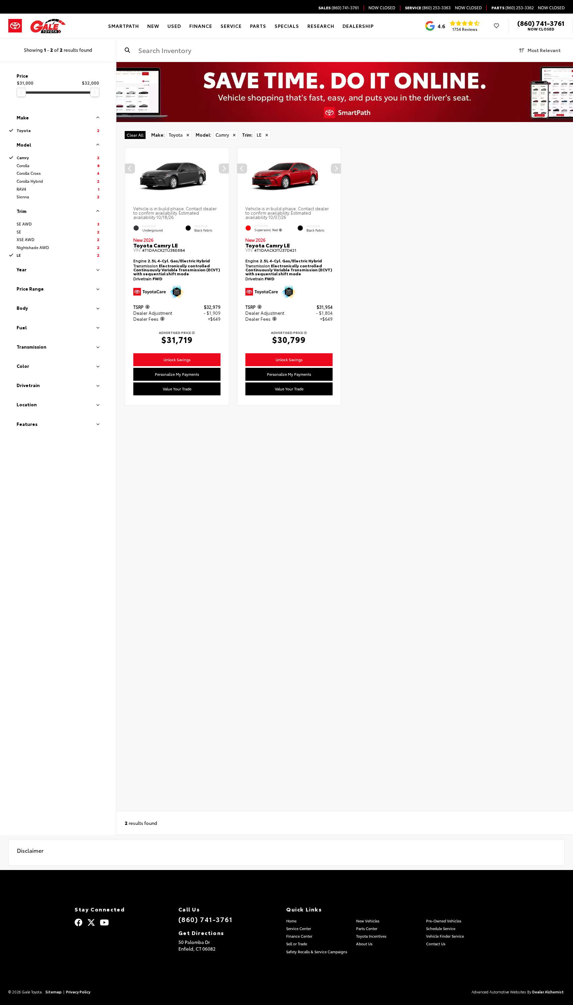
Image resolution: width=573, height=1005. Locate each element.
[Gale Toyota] (47, 26)
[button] (223, 168)
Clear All (135, 135)
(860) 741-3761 (540, 23)
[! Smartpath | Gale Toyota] (344, 92)
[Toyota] (15, 26)
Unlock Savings (176, 359)
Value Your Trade (177, 389)
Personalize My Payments (177, 374)
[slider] (21, 92)
